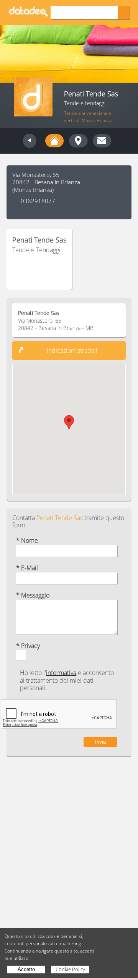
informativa (61, 672)
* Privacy (28, 646)
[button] (69, 422)
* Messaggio (32, 595)
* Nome (27, 540)
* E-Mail (27, 568)
